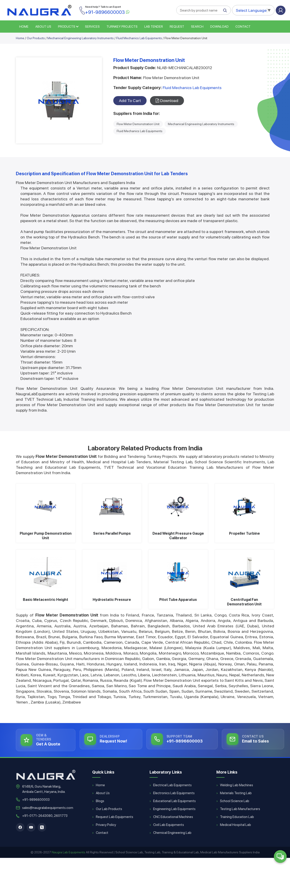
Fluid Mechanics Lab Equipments (139, 38)
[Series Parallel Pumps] (112, 506)
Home (20, 38)
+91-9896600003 (36, 800)
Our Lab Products (109, 809)
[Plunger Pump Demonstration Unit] (45, 506)
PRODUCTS (66, 26)
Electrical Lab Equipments (172, 785)
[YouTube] (31, 827)
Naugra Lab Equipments (68, 852)
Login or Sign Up (280, 10)
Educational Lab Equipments (174, 801)
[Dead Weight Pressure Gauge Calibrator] (178, 506)
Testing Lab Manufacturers (240, 809)
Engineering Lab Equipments (174, 809)
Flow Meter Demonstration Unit (138, 124)
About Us (103, 793)
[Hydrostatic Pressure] (112, 572)
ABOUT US (43, 26)
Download (219, 26)
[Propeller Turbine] (244, 506)
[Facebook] (20, 827)
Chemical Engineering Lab (172, 833)
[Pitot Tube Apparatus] (178, 572)
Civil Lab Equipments (168, 825)
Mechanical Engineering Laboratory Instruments (80, 38)
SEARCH (197, 26)
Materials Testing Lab (236, 793)
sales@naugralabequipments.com (47, 808)
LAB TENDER (153, 26)
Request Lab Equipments (114, 817)
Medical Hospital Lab (235, 825)
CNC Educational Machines (173, 817)
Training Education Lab (237, 817)
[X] (42, 827)
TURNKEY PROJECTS (122, 26)
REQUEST (177, 26)
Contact (243, 26)
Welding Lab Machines (236, 785)
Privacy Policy (106, 825)
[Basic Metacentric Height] (45, 572)
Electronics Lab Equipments (174, 793)
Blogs (100, 801)
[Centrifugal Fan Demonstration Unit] (244, 572)
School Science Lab (234, 801)
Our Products (36, 38)
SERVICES (92, 26)
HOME (24, 26)
